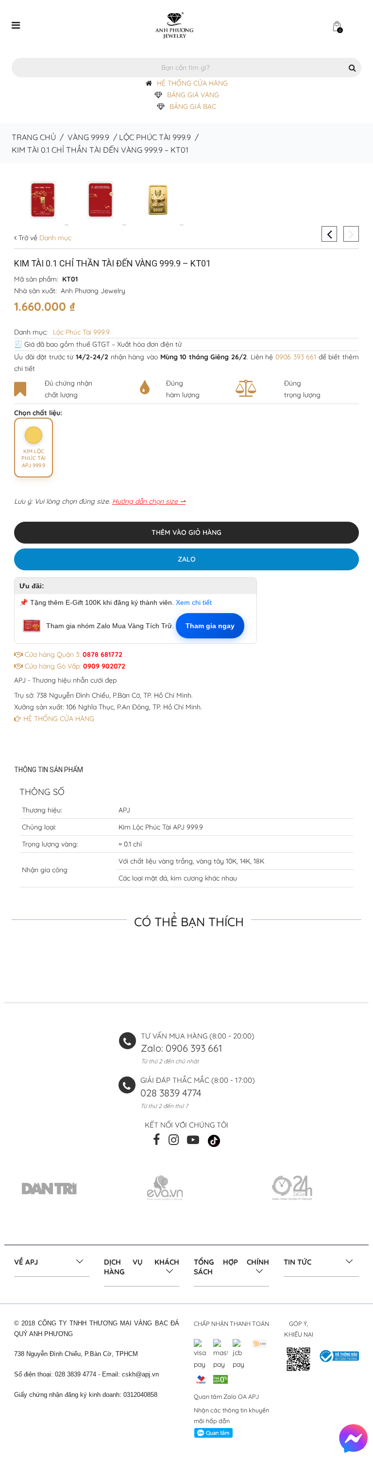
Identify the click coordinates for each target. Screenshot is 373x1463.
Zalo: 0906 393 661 (181, 1048)
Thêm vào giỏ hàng (186, 532)
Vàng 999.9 (88, 137)
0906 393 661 (295, 357)
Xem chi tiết (194, 602)
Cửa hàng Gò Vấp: (74, 666)
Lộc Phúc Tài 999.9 (155, 137)
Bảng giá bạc (193, 106)
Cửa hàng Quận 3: (72, 654)
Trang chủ (34, 137)
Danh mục (54, 237)
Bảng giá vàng (193, 94)
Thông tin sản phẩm (48, 770)
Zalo (187, 559)
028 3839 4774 (171, 1093)
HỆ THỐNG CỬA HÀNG (192, 83)
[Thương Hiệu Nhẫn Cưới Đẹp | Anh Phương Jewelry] (174, 24)
